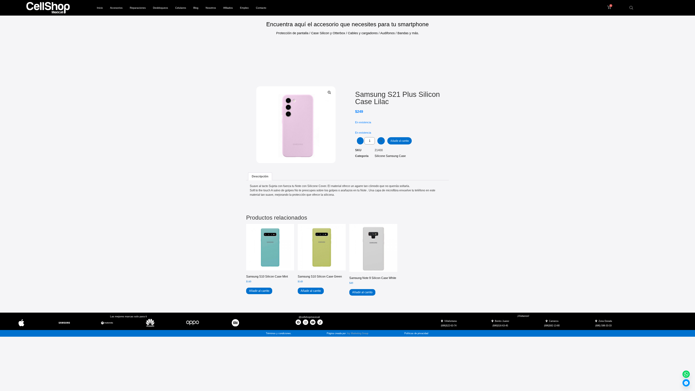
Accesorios (116, 7)
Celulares (180, 7)
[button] (329, 92)
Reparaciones (138, 7)
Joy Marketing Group (357, 333)
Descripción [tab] (260, 176)
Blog (195, 7)
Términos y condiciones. (279, 333)
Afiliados (228, 7)
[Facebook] (298, 322)
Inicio (100, 7)
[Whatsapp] (686, 374)
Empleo (244, 7)
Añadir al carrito (399, 140)
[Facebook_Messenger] (686, 382)
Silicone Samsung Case (390, 155)
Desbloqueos (160, 7)
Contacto (261, 7)
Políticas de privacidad (416, 333)
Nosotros (211, 7)
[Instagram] (305, 322)
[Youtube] (312, 322)
